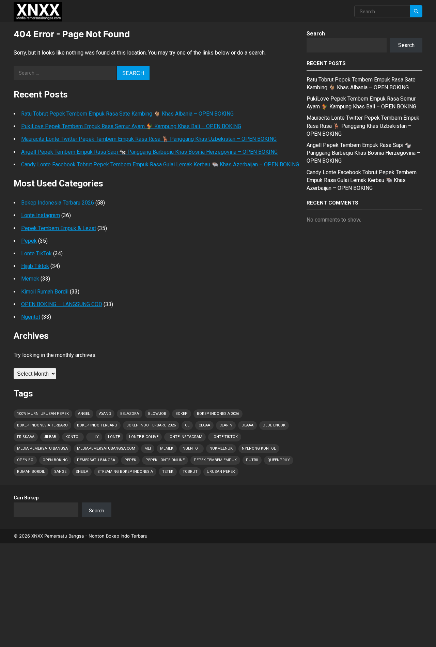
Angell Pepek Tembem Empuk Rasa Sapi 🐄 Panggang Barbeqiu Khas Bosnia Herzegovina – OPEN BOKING (149, 152)
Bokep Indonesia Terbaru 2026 (57, 202)
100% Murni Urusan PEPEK (43, 413)
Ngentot (30, 317)
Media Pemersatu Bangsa (42, 448)
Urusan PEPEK (221, 471)
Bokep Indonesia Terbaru (42, 425)
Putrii (252, 460)
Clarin (225, 425)
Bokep (181, 413)
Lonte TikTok (36, 253)
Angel (84, 413)
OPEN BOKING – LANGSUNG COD (61, 304)
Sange (60, 471)
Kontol (72, 437)
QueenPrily (278, 460)
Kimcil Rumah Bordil (44, 291)
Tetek (167, 471)
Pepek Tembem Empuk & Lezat (58, 228)
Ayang (105, 413)
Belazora (129, 413)
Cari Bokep (26, 497)
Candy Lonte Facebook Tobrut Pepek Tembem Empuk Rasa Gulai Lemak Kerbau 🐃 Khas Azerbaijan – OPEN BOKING (160, 164)
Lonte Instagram (40, 215)
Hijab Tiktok (35, 266)
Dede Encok (274, 425)
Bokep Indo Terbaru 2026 (151, 425)
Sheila (82, 471)
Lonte (114, 437)
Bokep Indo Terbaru (97, 425)
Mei (147, 448)
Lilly (94, 437)
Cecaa (204, 425)
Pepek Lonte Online (165, 460)
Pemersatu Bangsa (96, 460)
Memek (30, 278)
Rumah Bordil (31, 471)
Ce (187, 425)
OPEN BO (25, 460)
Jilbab (50, 437)
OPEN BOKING (55, 460)
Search (316, 33)
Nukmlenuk (221, 448)
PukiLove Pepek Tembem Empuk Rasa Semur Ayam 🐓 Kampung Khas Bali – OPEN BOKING (131, 126)
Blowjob (157, 413)
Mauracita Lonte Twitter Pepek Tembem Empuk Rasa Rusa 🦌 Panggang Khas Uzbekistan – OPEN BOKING (149, 139)
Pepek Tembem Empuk (215, 460)
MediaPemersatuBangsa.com (106, 448)
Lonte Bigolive (143, 437)
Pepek (29, 241)
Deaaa (247, 425)
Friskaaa (25, 437)
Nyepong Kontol (259, 448)
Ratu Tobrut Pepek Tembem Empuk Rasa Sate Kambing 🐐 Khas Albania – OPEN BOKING (127, 113)
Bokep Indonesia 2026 (218, 413)
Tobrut (190, 471)
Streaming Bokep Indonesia (125, 471)
